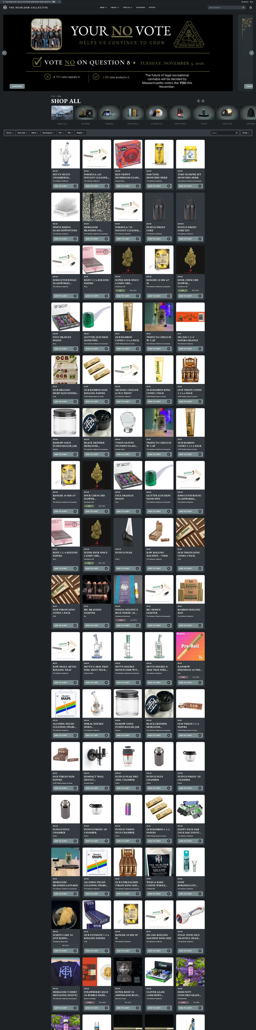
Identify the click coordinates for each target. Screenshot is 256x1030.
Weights (79, 133)
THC (59, 133)
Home (53, 96)
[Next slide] (251, 53)
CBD (69, 133)
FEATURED (140, 7)
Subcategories (47, 133)
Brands (8, 133)
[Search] (243, 7)
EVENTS (152, 7)
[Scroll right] (203, 101)
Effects (34, 133)
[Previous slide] (4, 53)
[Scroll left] (198, 101)
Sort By (244, 133)
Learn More (17, 86)
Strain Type (21, 133)
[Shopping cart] (250, 7)
